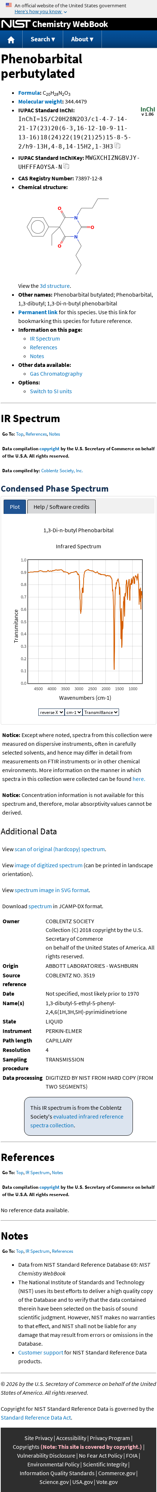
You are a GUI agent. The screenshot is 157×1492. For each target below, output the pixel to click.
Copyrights (26, 1446)
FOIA (132, 1455)
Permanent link (38, 312)
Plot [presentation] (15, 506)
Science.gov (54, 1481)
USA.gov (82, 1481)
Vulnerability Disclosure (46, 1455)
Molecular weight (40, 101)
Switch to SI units (51, 391)
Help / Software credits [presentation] (61, 506)
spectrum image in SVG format (52, 890)
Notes (37, 356)
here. (139, 778)
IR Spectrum (45, 338)
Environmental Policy (53, 1464)
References (43, 347)
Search (40, 39)
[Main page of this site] (11, 39)
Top (19, 434)
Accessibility (71, 1438)
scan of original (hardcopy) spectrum (60, 849)
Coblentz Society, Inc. (62, 470)
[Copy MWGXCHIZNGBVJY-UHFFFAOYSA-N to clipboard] (66, 168)
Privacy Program (110, 1438)
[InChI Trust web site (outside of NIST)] (147, 115)
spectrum (40, 906)
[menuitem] (11, 39)
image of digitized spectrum (49, 865)
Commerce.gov (116, 1473)
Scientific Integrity (105, 1464)
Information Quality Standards (57, 1473)
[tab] (15, 507)
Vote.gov (107, 1481)
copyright (49, 449)
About (79, 39)
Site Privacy (38, 1438)
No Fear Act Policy (100, 1455)
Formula (29, 92)
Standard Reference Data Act (36, 1417)
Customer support (40, 1352)
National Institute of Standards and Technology (16, 24)
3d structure (55, 285)
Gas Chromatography (56, 373)
